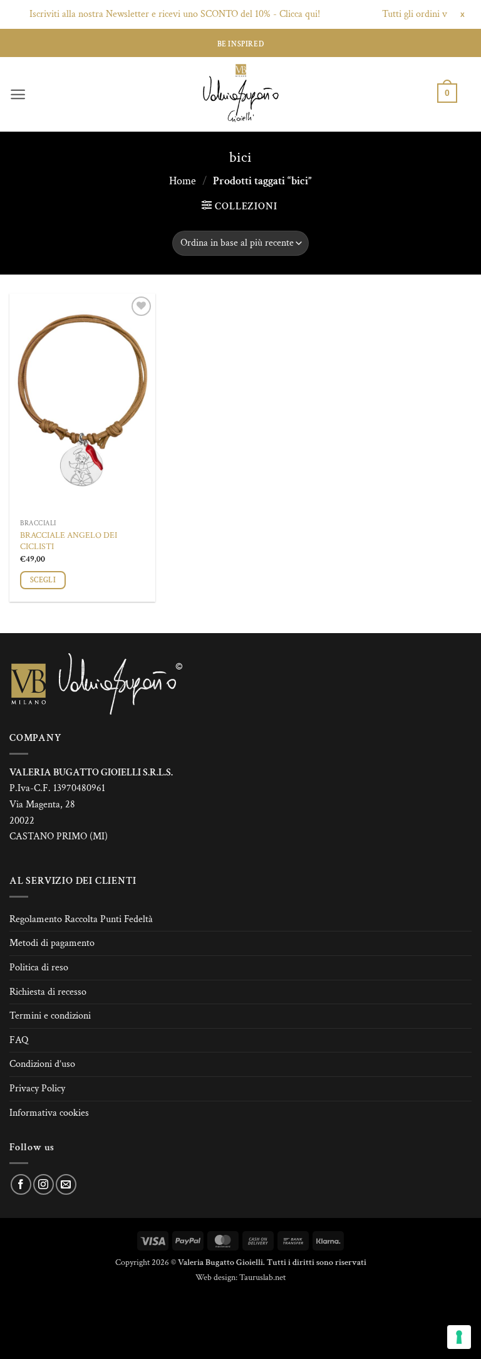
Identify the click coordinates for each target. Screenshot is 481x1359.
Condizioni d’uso (42, 1064)
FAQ (18, 1040)
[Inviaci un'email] (66, 1184)
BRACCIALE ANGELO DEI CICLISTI (68, 541)
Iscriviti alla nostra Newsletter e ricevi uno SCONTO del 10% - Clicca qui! (161, 14)
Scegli (43, 580)
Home (182, 181)
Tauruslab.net (262, 1277)
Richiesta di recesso (47, 992)
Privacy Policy (37, 1088)
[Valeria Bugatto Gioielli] (240, 94)
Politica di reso (38, 967)
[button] (17, 94)
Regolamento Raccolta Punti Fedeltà (81, 919)
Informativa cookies (49, 1113)
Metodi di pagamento (52, 943)
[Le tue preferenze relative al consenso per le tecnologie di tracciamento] (459, 1337)
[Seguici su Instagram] (43, 1184)
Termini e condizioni (50, 1015)
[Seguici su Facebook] (21, 1184)
